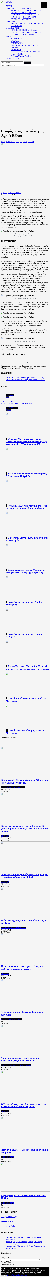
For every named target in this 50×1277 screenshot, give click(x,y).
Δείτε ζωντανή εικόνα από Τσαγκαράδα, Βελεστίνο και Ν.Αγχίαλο (26, 475)
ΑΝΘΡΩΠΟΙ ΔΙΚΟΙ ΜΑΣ (21, 19)
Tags (7, 397)
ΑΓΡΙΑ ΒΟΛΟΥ (14, 404)
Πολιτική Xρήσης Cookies (21, 56)
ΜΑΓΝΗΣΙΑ (27, 404)
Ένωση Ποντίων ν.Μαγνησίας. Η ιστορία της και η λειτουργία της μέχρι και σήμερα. (27, 667)
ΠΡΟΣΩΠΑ (10, 21)
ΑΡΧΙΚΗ (9, 6)
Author (8, 410)
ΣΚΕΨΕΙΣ (15, 47)
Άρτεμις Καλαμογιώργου (11, 193)
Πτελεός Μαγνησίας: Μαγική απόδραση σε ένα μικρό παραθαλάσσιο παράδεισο (27, 507)
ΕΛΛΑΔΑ (15, 41)
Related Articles (12, 408)
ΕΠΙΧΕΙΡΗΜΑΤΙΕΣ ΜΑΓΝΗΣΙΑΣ (25, 15)
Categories (10, 395)
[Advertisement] (25, 101)
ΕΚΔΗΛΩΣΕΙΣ (17, 54)
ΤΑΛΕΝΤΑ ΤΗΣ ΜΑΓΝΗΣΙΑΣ (23, 13)
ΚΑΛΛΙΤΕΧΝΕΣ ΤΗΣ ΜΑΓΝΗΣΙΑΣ (26, 10)
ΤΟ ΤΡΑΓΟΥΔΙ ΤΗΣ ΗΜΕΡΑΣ (28, 52)
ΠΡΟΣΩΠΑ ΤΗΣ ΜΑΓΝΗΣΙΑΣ (18, 8)
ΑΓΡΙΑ (4, 404)
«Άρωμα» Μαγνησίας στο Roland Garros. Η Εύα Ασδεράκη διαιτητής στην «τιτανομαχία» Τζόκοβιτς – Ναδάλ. (26, 441)
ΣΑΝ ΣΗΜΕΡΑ (17, 43)
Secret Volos (7, 1221)
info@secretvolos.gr (8, 1217)
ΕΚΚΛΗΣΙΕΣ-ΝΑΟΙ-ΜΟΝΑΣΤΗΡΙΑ (26, 32)
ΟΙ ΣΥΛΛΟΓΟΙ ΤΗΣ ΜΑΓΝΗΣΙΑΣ (25, 45)
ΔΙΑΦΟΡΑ (10, 37)
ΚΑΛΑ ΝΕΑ (16, 50)
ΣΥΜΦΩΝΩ (12, 1275)
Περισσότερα (22, 1275)
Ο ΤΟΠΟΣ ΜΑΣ (12, 28)
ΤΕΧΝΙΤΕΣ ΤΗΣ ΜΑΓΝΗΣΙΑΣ (23, 17)
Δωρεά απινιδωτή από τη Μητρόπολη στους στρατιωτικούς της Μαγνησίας (25, 571)
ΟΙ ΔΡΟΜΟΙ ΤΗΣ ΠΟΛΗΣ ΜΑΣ (24, 30)
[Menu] (44, 5)
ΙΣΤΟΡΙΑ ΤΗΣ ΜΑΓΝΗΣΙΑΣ (22, 34)
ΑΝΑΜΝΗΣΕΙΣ (17, 39)
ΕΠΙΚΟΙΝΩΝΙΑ (12, 58)
